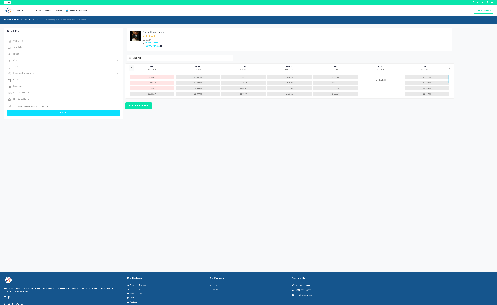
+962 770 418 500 (152, 46)
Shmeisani (157, 43)
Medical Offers (136, 293)
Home (38, 11)
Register (133, 302)
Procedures (135, 289)
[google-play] (9, 297)
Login (132, 298)
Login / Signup (483, 10)
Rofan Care (18, 10)
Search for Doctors (138, 285)
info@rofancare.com (304, 295)
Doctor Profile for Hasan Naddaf (29, 19)
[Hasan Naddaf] (135, 39)
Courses (58, 11)
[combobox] (66, 41)
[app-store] (5, 297)
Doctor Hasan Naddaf (154, 32)
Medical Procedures (76, 11)
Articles (48, 11)
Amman (148, 43)
